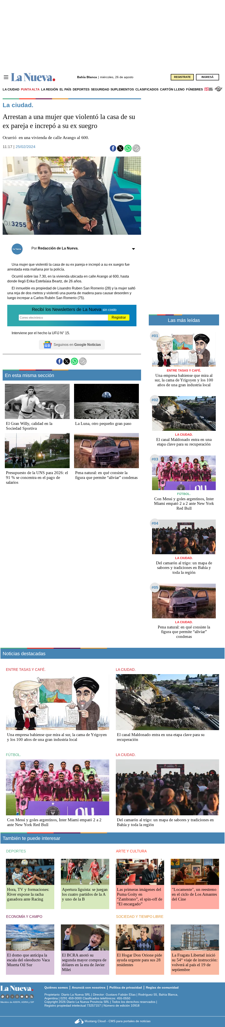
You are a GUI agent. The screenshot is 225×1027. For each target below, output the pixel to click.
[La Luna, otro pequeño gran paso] (106, 401)
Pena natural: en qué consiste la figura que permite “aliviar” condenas (106, 475)
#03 (155, 459)
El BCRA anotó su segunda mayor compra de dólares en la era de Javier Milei (84, 962)
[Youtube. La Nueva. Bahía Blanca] (22, 997)
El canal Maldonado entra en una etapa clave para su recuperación (184, 442)
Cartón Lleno (172, 89)
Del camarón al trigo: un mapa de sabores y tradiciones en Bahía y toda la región (184, 568)
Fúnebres (194, 89)
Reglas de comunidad (162, 987)
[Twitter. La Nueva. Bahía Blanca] (12, 997)
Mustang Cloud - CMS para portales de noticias (118, 1021)
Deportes (81, 89)
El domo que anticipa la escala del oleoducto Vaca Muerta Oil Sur (28, 960)
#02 (155, 400)
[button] (113, 148)
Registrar (119, 317)
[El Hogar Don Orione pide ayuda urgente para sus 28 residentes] (140, 937)
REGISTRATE (182, 77)
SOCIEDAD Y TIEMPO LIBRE (139, 917)
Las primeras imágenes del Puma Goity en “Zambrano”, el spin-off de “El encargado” (139, 896)
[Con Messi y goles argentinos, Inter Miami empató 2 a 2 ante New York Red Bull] (184, 472)
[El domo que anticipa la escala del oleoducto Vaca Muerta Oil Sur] (30, 937)
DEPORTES (16, 851)
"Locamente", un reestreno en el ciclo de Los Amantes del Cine (194, 894)
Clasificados (146, 89)
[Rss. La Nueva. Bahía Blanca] (32, 997)
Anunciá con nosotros (88, 987)
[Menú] (6, 77)
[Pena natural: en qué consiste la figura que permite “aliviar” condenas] (106, 450)
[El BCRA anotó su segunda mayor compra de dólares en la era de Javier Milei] (85, 937)
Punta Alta (30, 89)
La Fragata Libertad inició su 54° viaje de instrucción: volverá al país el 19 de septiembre (195, 962)
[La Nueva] (33, 77)
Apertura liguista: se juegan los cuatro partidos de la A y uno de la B (85, 894)
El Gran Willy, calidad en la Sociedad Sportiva (29, 426)
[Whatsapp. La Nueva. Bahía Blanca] (3, 997)
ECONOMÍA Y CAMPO (24, 917)
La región (49, 89)
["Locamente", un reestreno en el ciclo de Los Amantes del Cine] (195, 872)
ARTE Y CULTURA (131, 851)
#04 (155, 523)
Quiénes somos (56, 987)
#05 (155, 587)
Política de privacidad (125, 987)
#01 (155, 336)
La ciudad (11, 89)
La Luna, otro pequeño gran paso (103, 423)
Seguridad (100, 89)
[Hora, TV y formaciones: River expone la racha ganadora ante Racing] (30, 872)
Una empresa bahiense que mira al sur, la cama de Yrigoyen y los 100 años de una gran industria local (184, 380)
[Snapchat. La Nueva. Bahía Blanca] (27, 997)
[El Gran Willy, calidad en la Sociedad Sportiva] (37, 401)
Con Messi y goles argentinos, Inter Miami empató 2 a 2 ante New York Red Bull (184, 503)
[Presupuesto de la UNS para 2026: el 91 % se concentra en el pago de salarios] (37, 450)
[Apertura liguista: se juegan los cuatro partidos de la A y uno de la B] (85, 872)
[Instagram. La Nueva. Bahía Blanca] (17, 997)
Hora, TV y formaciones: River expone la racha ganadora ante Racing (28, 894)
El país (65, 89)
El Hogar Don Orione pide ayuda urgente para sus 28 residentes (139, 960)
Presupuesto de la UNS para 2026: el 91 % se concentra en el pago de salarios (37, 477)
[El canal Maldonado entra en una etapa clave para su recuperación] (184, 413)
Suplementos (122, 89)
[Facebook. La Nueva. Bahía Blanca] (7, 997)
